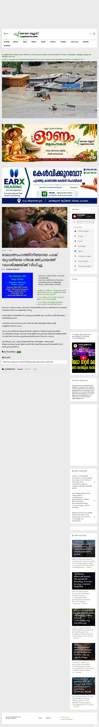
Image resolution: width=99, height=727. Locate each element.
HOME (7, 42)
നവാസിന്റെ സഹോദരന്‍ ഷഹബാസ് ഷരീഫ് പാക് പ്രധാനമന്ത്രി (50, 298)
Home (4, 250)
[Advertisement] (49, 15)
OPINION (85, 42)
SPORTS (53, 42)
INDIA (25, 42)
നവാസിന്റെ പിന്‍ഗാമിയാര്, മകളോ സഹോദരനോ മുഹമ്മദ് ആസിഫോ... (49, 303)
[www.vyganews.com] (26, 38)
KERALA (15, 42)
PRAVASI (63, 42)
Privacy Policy (65, 717)
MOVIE (43, 42)
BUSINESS (7, 45)
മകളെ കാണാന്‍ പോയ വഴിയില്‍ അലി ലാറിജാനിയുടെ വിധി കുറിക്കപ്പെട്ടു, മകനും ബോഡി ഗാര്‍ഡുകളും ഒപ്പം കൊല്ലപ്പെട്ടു (83, 615)
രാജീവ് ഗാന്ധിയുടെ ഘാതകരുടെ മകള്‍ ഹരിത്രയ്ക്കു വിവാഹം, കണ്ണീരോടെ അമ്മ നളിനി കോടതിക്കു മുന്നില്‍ (51, 292)
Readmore (89, 567)
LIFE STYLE (74, 42)
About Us (48, 718)
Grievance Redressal (66, 719)
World (10, 250)
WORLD (34, 42)
